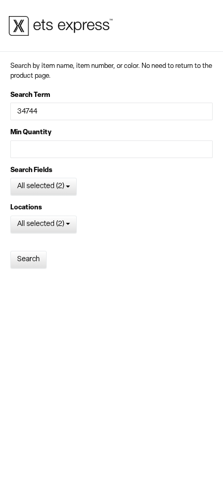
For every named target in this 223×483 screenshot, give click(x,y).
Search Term (30, 95)
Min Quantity (30, 132)
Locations (26, 207)
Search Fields (31, 170)
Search (28, 259)
